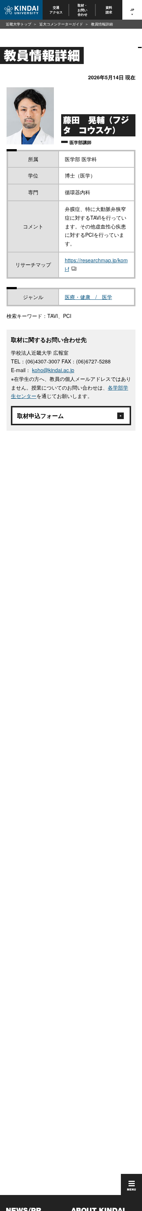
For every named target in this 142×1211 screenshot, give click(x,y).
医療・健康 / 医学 (88, 296)
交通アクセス (56, 9)
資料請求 (109, 9)
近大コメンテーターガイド (61, 24)
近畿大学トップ (18, 24)
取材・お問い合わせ (82, 10)
